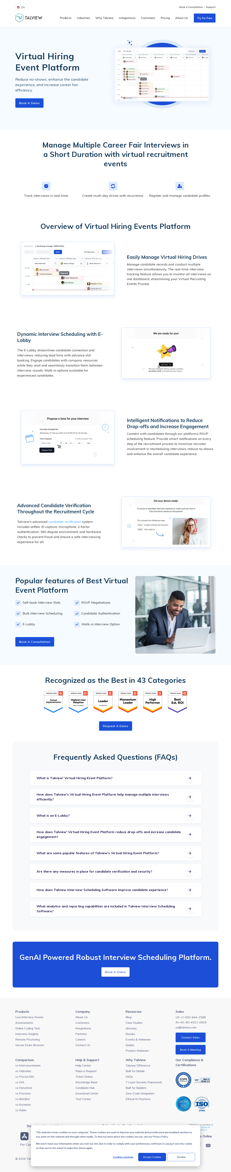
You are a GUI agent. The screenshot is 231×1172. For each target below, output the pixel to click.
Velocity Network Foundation (201, 1128)
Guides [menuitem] (130, 1045)
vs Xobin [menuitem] (20, 1110)
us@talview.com (186, 1027)
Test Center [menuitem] (83, 1099)
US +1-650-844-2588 (191, 1017)
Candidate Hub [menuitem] (85, 1088)
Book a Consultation (34, 642)
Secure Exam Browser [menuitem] (29, 1045)
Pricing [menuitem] (165, 18)
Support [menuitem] (211, 7)
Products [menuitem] (65, 18)
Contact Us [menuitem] (82, 1045)
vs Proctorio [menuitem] (23, 1093)
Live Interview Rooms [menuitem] (29, 1017)
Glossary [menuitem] (131, 1028)
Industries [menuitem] (83, 18)
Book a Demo (29, 103)
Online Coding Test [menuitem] (27, 1028)
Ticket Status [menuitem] (84, 1076)
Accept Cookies (152, 1156)
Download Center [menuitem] (86, 1093)
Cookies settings (123, 1156)
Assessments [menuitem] (24, 1022)
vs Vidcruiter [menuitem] (23, 1071)
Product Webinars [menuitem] (137, 1050)
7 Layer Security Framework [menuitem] (144, 1082)
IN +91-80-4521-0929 (191, 1022)
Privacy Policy (160, 1136)
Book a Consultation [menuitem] (191, 7)
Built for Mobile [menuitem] (135, 1071)
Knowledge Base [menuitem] (86, 1082)
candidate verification (64, 522)
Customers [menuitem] (148, 18)
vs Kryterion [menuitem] (23, 1104)
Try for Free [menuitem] (204, 18)
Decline (181, 1156)
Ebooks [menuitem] (130, 1034)
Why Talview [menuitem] (104, 18)
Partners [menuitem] (81, 1034)
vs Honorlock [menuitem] (23, 1088)
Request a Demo (115, 726)
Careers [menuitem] (80, 1039)
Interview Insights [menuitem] (26, 1034)
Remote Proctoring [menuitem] (27, 1039)
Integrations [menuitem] (127, 18)
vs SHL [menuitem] (20, 1082)
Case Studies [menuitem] (134, 1022)
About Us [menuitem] (181, 18)
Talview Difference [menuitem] (138, 1065)
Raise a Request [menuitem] (86, 1071)
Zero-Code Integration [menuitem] (140, 1093)
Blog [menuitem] (128, 1017)
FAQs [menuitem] (129, 1076)
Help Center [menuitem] (83, 1065)
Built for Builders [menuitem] (136, 1088)
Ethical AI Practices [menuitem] (138, 1099)
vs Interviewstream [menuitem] (27, 1065)
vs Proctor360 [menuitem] (24, 1076)
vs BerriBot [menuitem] (22, 1099)
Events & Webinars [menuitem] (138, 1039)
